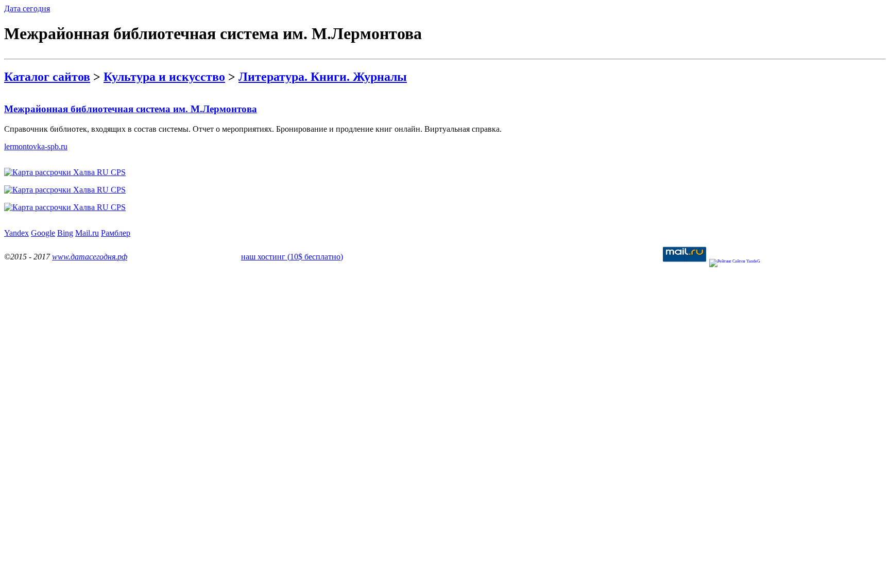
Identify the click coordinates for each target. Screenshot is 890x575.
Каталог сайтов (47, 76)
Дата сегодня (27, 8)
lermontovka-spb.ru (35, 146)
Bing (65, 233)
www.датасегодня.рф (89, 256)
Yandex (16, 233)
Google (43, 233)
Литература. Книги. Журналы (322, 76)
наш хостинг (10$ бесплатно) (292, 256)
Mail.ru (87, 233)
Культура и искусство (164, 76)
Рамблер (115, 233)
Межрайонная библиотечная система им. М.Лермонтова (130, 108)
